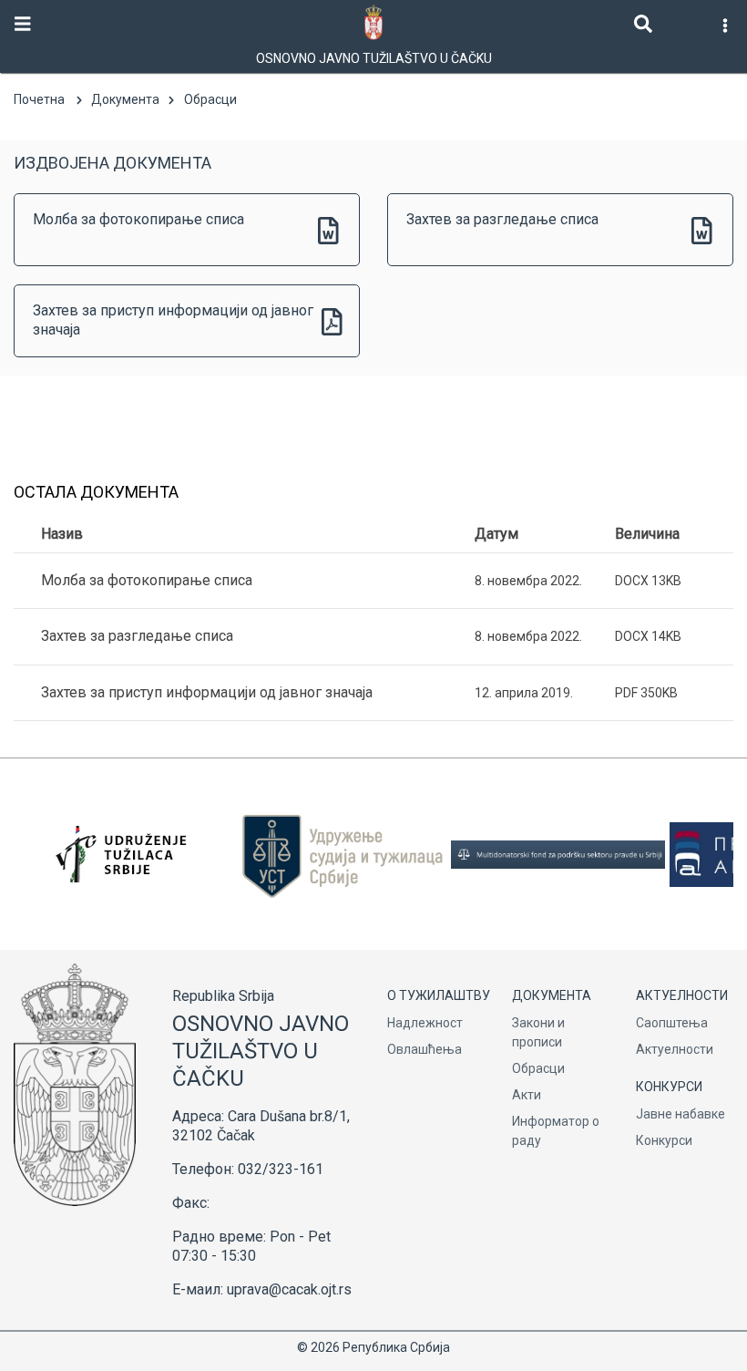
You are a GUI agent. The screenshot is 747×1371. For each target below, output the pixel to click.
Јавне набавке (680, 1114)
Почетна (39, 99)
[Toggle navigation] (23, 24)
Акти (526, 1095)
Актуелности (674, 1049)
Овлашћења (424, 1049)
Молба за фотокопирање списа (138, 219)
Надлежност (425, 1022)
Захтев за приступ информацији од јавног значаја (173, 320)
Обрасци (538, 1068)
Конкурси (664, 1140)
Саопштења (672, 1022)
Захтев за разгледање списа (502, 219)
